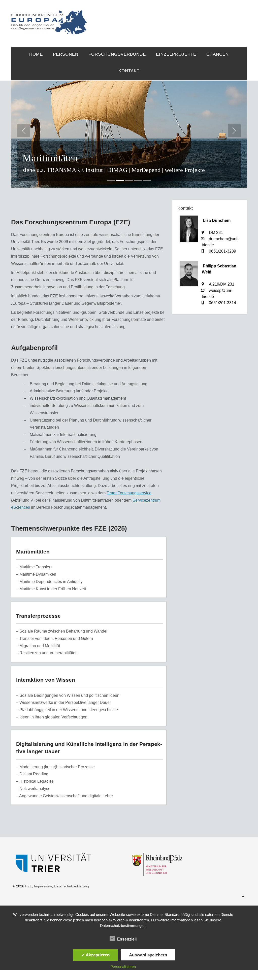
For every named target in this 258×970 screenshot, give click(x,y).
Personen (65, 54)
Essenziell (127, 939)
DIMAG (117, 170)
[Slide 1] (120, 180)
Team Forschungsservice (129, 493)
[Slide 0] (111, 180)
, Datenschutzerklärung (70, 886)
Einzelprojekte (176, 54)
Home (36, 54)
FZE (167, 18)
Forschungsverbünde (117, 54)
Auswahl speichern (148, 955)
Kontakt (129, 70)
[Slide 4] (147, 180)
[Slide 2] (129, 180)
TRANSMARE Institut (75, 170)
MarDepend (146, 170)
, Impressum (42, 886)
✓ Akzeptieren (95, 955)
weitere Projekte (185, 170)
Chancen (217, 54)
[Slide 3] (138, 180)
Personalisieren (123, 966)
